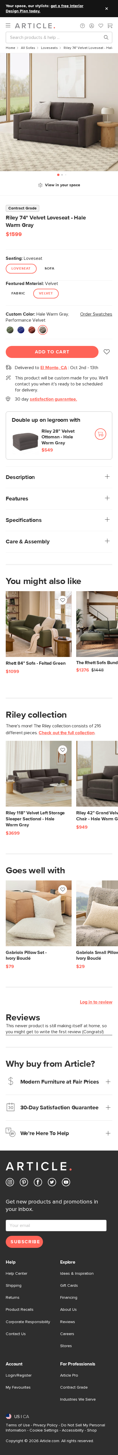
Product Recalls (20, 1310)
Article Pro (69, 1375)
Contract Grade (74, 1387)
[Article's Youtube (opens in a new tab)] (66, 1183)
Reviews (67, 1322)
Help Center (16, 1274)
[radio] (10, 330)
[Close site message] (106, 8)
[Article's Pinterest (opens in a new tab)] (24, 1183)
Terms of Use (18, 1425)
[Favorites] (101, 26)
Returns (12, 1298)
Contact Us (16, 1334)
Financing (68, 1298)
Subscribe (25, 1242)
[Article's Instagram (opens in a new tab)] (10, 1183)
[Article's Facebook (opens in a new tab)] (38, 1183)
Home (10, 48)
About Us (68, 1310)
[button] (82, 25)
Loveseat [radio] (21, 268)
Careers (67, 1334)
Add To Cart (52, 352)
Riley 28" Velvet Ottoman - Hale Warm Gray (58, 437)
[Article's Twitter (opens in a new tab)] (52, 1183)
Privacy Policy (45, 1425)
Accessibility (73, 1430)
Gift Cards (69, 1286)
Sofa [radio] (50, 268)
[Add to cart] (100, 434)
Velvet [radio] (46, 293)
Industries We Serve (78, 1399)
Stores (66, 1346)
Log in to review (96, 1002)
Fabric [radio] (18, 293)
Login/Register (19, 1375)
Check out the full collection (66, 733)
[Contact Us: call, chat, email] (82, 25)
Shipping (13, 1286)
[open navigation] (10, 26)
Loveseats (49, 48)
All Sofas (28, 48)
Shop (92, 1430)
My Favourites (18, 1387)
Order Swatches (96, 314)
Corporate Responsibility (28, 1322)
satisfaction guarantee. (53, 399)
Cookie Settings (44, 1430)
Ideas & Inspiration (77, 1274)
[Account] (91, 25)
